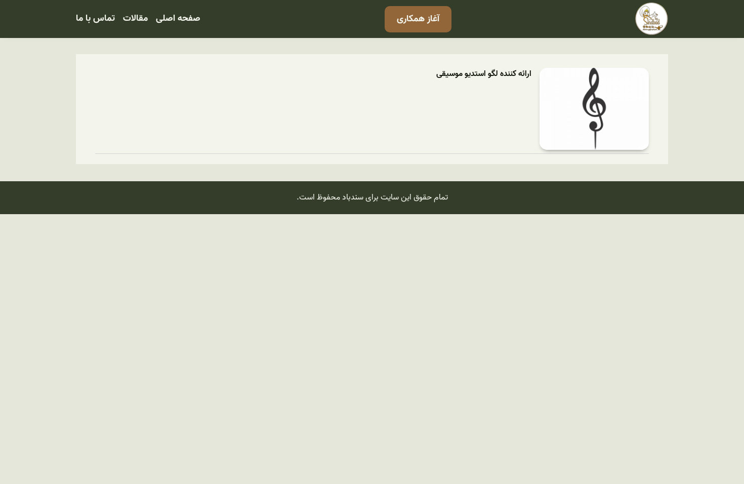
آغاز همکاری (418, 19)
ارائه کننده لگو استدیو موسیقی (483, 74)
